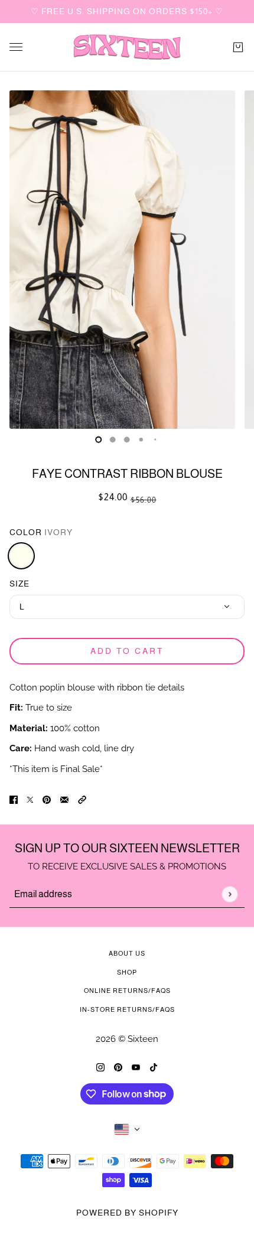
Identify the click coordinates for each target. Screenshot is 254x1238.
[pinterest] (118, 1067)
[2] (127, 439)
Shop (127, 972)
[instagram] (100, 1067)
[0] (99, 439)
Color (41, 532)
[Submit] (229, 894)
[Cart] (238, 47)
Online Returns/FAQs (127, 990)
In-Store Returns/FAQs (127, 1009)
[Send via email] (64, 799)
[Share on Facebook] (13, 799)
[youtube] (136, 1067)
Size (19, 583)
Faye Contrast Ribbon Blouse (127, 473)
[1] (113, 439)
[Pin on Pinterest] (47, 799)
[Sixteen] (127, 47)
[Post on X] (30, 799)
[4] (155, 439)
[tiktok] (153, 1067)
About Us (127, 953)
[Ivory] (21, 556)
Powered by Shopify (127, 1212)
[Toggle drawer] (15, 47)
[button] (82, 799)
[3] (141, 439)
